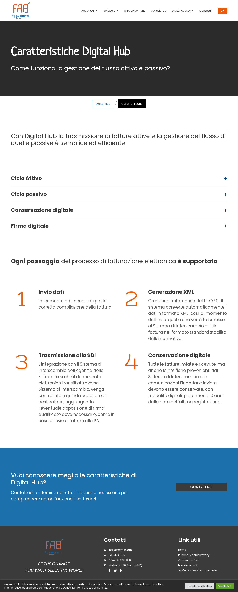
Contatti (205, 10)
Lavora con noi (187, 565)
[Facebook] (109, 571)
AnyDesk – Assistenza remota (197, 570)
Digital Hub (103, 104)
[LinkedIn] (121, 571)
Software (109, 10)
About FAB (88, 10)
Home (182, 550)
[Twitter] (115, 571)
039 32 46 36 (117, 555)
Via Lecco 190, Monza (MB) (125, 565)
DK (222, 10)
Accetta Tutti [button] (225, 586)
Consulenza (158, 10)
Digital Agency (181, 10)
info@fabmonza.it (120, 550)
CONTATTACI (201, 486)
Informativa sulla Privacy (193, 555)
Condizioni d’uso (188, 560)
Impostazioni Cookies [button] (199, 586)
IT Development (134, 10)
